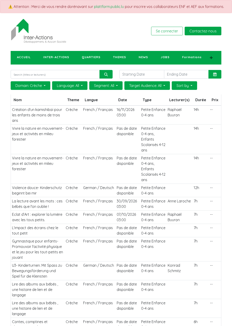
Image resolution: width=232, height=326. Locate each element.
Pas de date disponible (127, 131)
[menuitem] (23, 57)
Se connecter (167, 31)
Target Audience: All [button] (145, 85)
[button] (211, 57)
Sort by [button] (183, 85)
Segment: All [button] (104, 85)
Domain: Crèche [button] (29, 85)
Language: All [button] (68, 85)
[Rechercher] (106, 74)
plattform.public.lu (109, 6)
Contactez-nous (203, 31)
